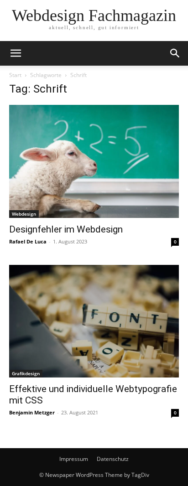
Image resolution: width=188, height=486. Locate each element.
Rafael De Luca (28, 241)
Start (15, 75)
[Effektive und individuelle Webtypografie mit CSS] (94, 321)
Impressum (73, 459)
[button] (15, 53)
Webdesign (24, 214)
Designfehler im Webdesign (66, 229)
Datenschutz (113, 459)
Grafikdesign (26, 373)
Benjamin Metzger (32, 412)
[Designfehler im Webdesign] (94, 161)
